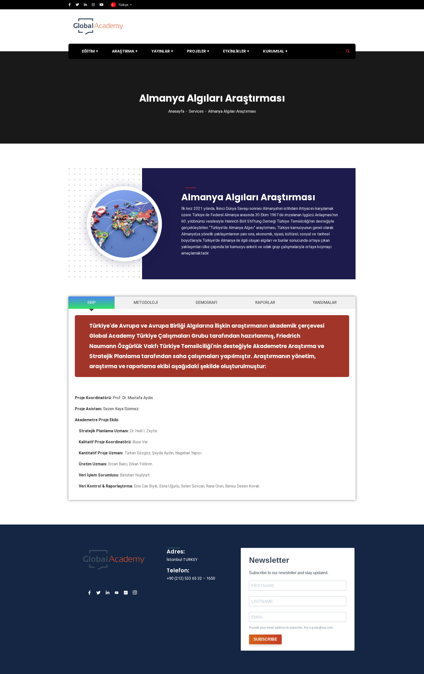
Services (196, 111)
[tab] (91, 303)
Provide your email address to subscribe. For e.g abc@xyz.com (291, 627)
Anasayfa (176, 111)
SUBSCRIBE (265, 639)
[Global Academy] (98, 26)
